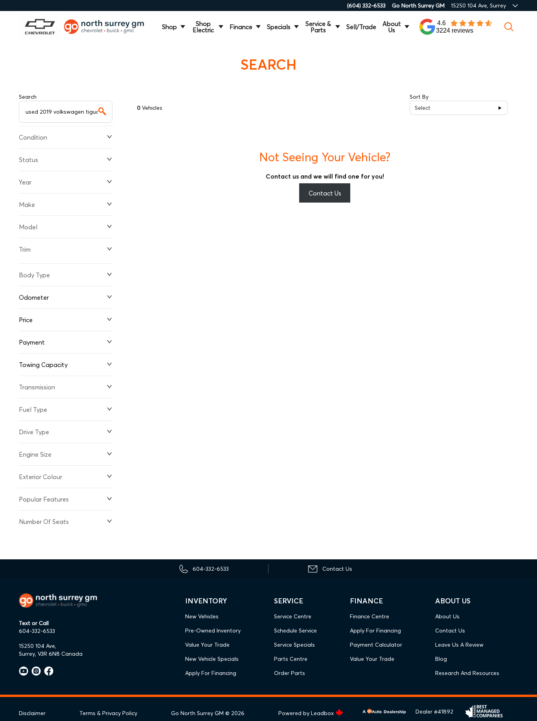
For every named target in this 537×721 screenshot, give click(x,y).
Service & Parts (318, 27)
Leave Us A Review (459, 644)
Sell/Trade (361, 27)
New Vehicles (202, 616)
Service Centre (292, 616)
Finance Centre (369, 616)
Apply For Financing (210, 673)
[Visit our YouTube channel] (23, 671)
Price (26, 320)
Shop (169, 27)
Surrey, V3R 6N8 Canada (51, 653)
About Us (392, 27)
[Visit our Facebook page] (47, 671)
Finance (241, 27)
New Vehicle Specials (212, 658)
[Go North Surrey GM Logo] (108, 27)
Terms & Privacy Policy (108, 713)
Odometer (34, 297)
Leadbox (323, 713)
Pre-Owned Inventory (213, 630)
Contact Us (325, 193)
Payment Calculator (376, 644)
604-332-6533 (37, 630)
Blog (441, 658)
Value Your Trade (207, 644)
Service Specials (294, 644)
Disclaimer (32, 713)
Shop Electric (203, 27)
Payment (32, 342)
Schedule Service (295, 630)
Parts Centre (290, 658)
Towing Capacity (43, 365)
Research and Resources (467, 673)
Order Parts (289, 673)
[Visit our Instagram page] (34, 671)
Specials (279, 27)
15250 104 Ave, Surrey (478, 5)
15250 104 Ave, (37, 645)
